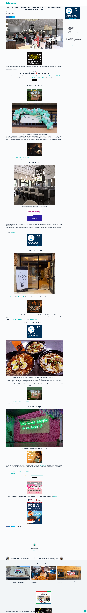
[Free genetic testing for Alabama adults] (34, 214)
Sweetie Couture (9, 296)
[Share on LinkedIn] (10, 17)
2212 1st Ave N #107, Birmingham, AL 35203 (18, 319)
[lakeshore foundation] (43, 597)
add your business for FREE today (54, 75)
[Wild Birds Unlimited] (34, 393)
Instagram (13, 232)
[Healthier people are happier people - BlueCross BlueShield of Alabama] (34, 240)
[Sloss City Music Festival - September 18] (34, 306)
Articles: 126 (34, 550)
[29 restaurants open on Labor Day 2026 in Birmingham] (43, 573)
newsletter (55, 496)
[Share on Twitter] (13, 17)
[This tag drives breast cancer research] (34, 487)
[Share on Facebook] (7, 17)
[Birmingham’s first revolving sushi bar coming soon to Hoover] (69, 573)
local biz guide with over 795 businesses (39, 75)
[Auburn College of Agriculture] (34, 517)
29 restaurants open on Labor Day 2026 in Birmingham (43, 581)
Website (31, 319)
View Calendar (73, 45)
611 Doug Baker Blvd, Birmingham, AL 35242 (20, 401)
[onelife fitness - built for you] (34, 456)
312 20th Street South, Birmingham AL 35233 (20, 471)
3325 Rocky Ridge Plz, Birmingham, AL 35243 (20, 157)
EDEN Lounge (43, 465)
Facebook (13, 403)
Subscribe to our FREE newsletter (37, 475)
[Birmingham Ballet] (43, 610)
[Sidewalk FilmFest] (34, 58)
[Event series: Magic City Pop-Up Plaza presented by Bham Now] (73, 38)
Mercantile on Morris (21, 296)
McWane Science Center (71, 27)
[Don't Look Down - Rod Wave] (34, 149)
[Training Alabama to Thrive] (34, 504)
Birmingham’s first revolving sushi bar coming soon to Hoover (69, 581)
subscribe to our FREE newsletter (37, 77)
